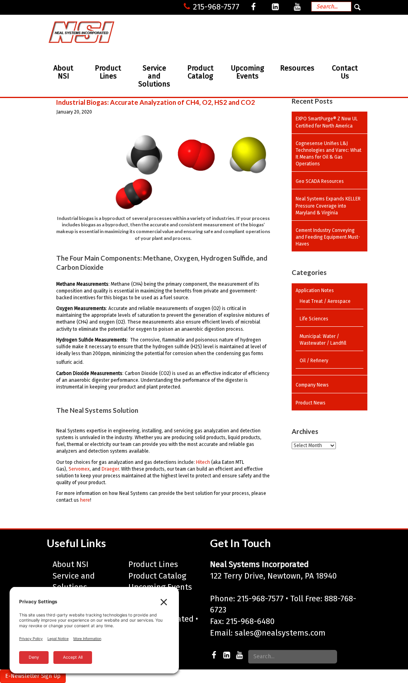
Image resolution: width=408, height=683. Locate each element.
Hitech (203, 462)
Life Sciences (314, 319)
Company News (312, 385)
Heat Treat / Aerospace (325, 301)
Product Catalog (200, 72)
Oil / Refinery (314, 360)
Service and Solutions (154, 76)
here (85, 500)
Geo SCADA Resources (320, 181)
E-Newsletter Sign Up (33, 676)
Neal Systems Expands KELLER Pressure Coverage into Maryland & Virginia (328, 205)
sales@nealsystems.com (280, 633)
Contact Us (345, 72)
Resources (297, 68)
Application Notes (315, 290)
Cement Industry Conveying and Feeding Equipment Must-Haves (328, 237)
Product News (311, 403)
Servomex (79, 469)
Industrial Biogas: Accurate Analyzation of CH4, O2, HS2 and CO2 (155, 102)
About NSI (63, 72)
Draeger (110, 469)
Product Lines (108, 72)
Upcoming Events (247, 72)
